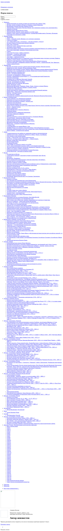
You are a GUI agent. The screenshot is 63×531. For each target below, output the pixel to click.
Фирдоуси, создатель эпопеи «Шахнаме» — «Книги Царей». (23, 139)
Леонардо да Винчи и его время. (15, 186)
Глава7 (8, 436)
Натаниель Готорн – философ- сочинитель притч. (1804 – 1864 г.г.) (24, 350)
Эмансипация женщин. (13, 391)
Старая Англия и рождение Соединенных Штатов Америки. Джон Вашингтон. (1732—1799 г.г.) (32, 283)
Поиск (2, 16)
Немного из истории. (12, 397)
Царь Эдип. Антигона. (13, 44)
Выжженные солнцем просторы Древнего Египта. (20, 26)
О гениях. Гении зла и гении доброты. (17, 190)
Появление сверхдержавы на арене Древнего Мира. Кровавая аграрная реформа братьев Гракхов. (32, 69)
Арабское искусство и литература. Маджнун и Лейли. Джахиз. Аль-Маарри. (27, 134)
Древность (6, 22)
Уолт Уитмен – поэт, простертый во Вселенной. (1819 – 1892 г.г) (24, 420)
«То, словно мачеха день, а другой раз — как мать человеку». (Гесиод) (25, 41)
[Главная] (4, 513)
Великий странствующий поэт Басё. (16, 175)
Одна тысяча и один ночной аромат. (16, 136)
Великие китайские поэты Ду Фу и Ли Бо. (18, 168)
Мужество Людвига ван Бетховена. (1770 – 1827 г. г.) (20, 357)
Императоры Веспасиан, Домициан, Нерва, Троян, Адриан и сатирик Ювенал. (27, 86)
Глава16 (9, 448)
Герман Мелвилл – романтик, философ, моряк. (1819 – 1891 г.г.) (23, 348)
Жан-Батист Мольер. (12, 262)
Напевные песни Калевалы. (14, 102)
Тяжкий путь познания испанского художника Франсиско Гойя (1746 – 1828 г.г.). (28, 293)
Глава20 (9, 454)
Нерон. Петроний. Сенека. (14, 84)
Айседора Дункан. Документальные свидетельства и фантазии (20, 425)
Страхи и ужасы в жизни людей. (15, 308)
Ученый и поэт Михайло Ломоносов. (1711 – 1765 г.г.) (21, 313)
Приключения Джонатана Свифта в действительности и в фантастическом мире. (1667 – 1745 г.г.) (32, 286)
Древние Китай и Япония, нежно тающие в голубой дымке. (22, 32)
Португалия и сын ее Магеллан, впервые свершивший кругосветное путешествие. (28, 200)
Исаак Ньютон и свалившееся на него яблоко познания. (21, 254)
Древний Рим (7, 65)
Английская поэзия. (12, 250)
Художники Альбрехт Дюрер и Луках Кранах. (19, 227)
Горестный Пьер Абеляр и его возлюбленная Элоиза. (21, 120)
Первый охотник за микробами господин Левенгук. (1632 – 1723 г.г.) (25, 252)
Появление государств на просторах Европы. (19, 100)
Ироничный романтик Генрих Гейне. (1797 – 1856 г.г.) (21, 355)
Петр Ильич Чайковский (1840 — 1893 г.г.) (18, 407)
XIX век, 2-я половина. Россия (12, 395)
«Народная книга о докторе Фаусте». (16, 226)
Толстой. (6, 413)
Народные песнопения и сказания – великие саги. (20, 101)
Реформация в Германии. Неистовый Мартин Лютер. (21, 220)
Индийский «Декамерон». (14, 158)
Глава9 (8, 438)
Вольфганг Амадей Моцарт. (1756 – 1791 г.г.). (19, 309)
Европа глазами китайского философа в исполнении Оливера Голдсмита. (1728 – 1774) (30, 290)
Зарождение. (10, 37)
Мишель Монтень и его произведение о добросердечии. (21, 218)
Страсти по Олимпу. (12, 40)
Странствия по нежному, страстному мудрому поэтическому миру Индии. (26, 155)
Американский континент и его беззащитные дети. (20, 198)
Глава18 (9, 451)
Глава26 (9, 462)
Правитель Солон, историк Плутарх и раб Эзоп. (19, 45)
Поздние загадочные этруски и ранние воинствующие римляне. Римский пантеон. (28, 66)
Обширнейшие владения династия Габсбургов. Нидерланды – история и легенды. (28, 207)
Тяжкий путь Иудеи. (12, 29)
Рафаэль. (9, 188)
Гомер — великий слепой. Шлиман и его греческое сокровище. (23, 39)
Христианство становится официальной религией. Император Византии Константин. (29, 95)
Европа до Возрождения (10, 97)
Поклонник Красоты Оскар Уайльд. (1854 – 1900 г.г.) (21, 418)
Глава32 (9, 470)
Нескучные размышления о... (11, 488)
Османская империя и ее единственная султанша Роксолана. (22, 150)
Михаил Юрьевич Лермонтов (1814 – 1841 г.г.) (19, 370)
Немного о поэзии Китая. (13, 166)
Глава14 (9, 445)
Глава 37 (9, 477)
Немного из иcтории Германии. (15, 300)
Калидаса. (9, 157)
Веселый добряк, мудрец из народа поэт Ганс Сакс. (20, 230)
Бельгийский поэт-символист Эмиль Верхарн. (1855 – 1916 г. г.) (23, 393)
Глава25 (9, 461)
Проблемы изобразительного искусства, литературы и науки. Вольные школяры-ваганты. (30, 129)
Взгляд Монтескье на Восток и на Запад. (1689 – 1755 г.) (21, 273)
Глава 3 (9, 430)
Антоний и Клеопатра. (13, 77)
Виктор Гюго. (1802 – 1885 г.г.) (15, 333)
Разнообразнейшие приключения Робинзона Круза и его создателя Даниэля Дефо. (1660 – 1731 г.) (32, 284)
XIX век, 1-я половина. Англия (12, 338)
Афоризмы (6, 486)
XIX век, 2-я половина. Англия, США (14, 416)
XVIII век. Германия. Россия (11, 298)
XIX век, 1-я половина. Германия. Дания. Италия (17, 352)
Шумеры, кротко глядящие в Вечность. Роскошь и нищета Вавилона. (25, 25)
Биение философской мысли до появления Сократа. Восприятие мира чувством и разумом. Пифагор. (33, 58)
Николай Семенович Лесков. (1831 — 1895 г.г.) (19, 405)
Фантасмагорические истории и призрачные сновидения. (22, 165)
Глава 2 (9, 429)
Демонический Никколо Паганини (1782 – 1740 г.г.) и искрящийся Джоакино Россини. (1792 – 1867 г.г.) (34, 359)
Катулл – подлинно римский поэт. (16, 73)
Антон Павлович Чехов (13, 412)
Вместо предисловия (12, 426)
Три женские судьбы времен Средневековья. (18, 229)
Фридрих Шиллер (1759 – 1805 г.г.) (16, 307)
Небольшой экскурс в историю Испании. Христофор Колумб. (23, 197)
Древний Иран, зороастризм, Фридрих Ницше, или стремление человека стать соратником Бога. (32, 27)
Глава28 (9, 465)
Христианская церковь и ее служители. (17, 104)
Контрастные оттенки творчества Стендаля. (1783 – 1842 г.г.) (23, 329)
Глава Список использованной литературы (18, 482)
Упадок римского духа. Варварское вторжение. (19, 98)
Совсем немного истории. (13, 375)
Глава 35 (9, 475)
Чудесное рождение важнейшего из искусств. (19, 386)
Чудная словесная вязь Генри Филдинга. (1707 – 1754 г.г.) (22, 287)
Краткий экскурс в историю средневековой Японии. (20, 170)
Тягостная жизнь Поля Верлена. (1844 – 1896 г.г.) (19, 379)
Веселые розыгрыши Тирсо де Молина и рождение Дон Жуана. (23, 247)
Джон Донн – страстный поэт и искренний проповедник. (22, 251)
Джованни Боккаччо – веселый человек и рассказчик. (21, 184)
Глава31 (9, 469)
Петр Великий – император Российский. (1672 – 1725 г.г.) (22, 311)
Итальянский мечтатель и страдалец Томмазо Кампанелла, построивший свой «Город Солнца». (32, 244)
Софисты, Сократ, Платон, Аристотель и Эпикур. (20, 59)
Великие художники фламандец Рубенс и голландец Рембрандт (23, 257)
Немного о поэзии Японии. (14, 172)
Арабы (5, 132)
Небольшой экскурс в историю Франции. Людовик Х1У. (21, 258)
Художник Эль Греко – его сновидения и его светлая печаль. (23, 202)
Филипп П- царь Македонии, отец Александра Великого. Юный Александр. (27, 61)
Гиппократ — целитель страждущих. (16, 54)
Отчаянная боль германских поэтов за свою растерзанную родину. (24, 263)
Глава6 (8, 434)
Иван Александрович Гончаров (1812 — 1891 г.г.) (20, 401)
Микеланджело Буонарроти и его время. (17, 187)
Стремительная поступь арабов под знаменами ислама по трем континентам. (27, 133)
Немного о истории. (12, 179)
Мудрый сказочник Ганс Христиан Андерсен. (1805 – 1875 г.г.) (23, 358)
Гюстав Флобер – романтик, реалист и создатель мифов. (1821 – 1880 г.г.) (26, 376)
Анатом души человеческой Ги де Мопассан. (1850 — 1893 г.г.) (23, 382)
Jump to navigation (5, 2)
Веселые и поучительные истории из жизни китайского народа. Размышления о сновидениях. (31, 164)
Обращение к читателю (7, 7)
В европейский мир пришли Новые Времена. (19, 243)
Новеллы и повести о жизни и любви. (17, 162)
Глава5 (8, 433)
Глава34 (9, 473)
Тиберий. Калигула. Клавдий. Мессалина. (18, 83)
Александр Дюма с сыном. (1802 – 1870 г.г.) (18, 332)
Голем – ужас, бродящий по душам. (16, 211)
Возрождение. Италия (9, 177)
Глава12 (9, 443)
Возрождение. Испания (10, 195)
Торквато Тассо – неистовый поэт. (16, 193)
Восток (5, 152)
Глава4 (8, 432)
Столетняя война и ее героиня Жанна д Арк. (18, 126)
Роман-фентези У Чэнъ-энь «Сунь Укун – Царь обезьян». (22, 169)
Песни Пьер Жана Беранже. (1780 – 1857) (18, 327)
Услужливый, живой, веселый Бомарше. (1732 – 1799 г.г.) (22, 277)
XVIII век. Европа (8, 266)
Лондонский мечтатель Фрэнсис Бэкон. (17, 240)
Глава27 (9, 463)
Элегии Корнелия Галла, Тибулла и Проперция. (19, 80)
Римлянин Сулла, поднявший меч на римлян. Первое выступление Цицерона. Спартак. (30, 70)
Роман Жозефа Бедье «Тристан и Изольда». (18, 109)
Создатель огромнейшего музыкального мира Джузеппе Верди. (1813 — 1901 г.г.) (28, 394)
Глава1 (8, 427)
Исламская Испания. (12, 143)
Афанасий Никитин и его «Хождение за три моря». (20, 119)
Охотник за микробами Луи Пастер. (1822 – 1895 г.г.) (21, 387)
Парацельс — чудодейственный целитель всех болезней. (22, 225)
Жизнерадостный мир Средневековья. (17, 122)
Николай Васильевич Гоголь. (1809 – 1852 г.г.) (19, 372)
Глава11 (9, 441)
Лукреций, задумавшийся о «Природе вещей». (19, 75)
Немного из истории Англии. (14, 248)
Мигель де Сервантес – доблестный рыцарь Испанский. (21, 201)
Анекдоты (6, 484)
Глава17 (9, 450)
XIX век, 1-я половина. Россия (12, 361)
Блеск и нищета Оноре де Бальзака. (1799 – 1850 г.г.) (20, 330)
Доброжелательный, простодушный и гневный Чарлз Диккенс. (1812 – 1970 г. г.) (28, 345)
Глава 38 (9, 479)
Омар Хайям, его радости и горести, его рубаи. (19, 144)
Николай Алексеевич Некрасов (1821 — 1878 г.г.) (20, 402)
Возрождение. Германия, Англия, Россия (14, 219)
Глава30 (9, 468)
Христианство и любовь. (13, 94)
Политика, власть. (5, 524)
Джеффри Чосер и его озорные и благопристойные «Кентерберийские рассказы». (28, 127)
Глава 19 (9, 452)
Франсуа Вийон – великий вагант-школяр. (18, 130)
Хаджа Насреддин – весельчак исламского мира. (19, 151)
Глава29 (9, 466)
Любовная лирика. (12, 111)
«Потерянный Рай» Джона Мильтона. (17, 255)
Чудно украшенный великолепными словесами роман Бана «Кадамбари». (26, 159)
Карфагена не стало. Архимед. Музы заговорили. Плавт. (21, 68)
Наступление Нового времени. (15, 268)
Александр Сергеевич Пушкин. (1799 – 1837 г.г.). (20, 369)
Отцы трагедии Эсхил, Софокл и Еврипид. (18, 52)
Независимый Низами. (13, 141)
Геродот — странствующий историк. (16, 55)
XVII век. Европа (8, 241)
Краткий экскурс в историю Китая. (16, 161)
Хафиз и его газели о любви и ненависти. (18, 148)
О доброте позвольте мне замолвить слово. (18, 236)
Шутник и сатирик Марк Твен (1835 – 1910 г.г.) (19, 422)
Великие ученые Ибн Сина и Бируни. (17, 140)
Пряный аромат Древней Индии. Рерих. (17, 30)
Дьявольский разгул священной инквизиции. (19, 112)
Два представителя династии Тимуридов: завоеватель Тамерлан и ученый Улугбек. (29, 147)
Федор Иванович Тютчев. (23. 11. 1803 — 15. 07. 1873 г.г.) (22, 398)
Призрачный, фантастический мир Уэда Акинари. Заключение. (23, 176)
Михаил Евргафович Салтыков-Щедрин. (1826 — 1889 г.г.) (22, 404)
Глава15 (9, 447)
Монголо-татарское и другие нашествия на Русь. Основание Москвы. (25, 116)
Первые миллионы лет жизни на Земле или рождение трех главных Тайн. (26, 23)
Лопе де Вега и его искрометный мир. (17, 204)
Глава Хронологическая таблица (15, 480)
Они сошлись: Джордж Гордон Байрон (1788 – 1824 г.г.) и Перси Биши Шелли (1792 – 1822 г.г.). (32, 347)
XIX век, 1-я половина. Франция (12, 320)
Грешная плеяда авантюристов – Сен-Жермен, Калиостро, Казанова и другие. (27, 279)
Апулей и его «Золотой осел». (15, 89)
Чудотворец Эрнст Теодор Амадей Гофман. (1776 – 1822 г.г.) (22, 354)
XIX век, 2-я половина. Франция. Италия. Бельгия (17, 373)
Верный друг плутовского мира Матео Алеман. (19, 205)
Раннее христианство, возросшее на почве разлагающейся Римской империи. (27, 90)
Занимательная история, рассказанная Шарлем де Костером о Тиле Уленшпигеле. (28, 208)
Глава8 (8, 437)
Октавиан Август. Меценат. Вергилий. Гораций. (19, 79)
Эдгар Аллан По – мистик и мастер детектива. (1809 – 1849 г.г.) (23, 351)
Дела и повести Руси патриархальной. (17, 265)
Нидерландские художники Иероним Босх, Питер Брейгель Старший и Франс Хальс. (29, 209)
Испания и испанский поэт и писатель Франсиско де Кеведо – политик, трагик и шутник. (30, 245)
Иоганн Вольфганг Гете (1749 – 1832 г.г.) (17, 305)
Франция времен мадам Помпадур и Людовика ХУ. (20, 269)
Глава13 (9, 444)
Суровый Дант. (11, 125)
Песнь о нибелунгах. (12, 108)
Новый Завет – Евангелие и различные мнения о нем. (21, 91)
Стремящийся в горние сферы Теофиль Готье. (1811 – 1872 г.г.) (23, 337)
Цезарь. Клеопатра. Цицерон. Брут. (16, 72)
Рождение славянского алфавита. (15, 114)
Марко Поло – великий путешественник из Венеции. (21, 123)
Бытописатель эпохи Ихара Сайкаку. (16, 173)
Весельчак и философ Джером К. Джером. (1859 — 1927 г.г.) (22, 419)
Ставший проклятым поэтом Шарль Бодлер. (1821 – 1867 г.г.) (23, 377)
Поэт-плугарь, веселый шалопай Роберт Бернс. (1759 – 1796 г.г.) (23, 291)
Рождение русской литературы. (15, 315)
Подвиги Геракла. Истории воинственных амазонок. (20, 43)
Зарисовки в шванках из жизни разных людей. (19, 222)
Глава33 (9, 472)
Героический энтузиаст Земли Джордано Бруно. (19, 194)
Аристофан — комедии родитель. (15, 57)
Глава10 (9, 440)
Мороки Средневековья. (13, 232)
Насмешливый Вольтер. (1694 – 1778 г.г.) (17, 270)
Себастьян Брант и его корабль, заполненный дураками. (21, 223)
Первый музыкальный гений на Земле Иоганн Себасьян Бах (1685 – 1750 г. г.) (27, 304)
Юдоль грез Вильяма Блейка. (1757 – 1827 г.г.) (19, 288)
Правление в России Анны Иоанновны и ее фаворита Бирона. (23, 312)
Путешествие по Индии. (13, 154)
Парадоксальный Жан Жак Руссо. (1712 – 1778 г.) (20, 272)
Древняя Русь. (10, 115)
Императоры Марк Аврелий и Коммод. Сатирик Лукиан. (22, 87)
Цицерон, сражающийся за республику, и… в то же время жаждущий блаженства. (28, 76)
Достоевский (7, 408)
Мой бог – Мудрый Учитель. (14, 93)
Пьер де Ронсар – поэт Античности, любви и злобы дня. (21, 216)
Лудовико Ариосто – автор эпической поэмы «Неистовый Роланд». (24, 191)
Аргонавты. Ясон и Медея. (14, 47)
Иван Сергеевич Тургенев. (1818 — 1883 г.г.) (18, 400)
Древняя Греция (8, 36)
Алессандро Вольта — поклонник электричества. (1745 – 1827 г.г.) (24, 297)
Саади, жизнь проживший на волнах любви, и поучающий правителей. (25, 145)
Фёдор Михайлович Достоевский (15, 409)
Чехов (5, 411)
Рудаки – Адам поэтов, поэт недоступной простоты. (20, 137)
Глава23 (9, 458)
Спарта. (9, 51)
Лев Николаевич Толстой (13, 415)
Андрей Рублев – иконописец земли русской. (19, 118)
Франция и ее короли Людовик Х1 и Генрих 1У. (19, 212)
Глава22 (9, 457)
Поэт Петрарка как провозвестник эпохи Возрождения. (21, 180)
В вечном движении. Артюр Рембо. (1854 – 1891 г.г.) (20, 380)
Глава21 (9, 455)
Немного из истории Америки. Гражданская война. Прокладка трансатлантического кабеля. (31, 423)
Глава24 (9, 459)
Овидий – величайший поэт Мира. (16, 82)
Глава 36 (9, 476)
